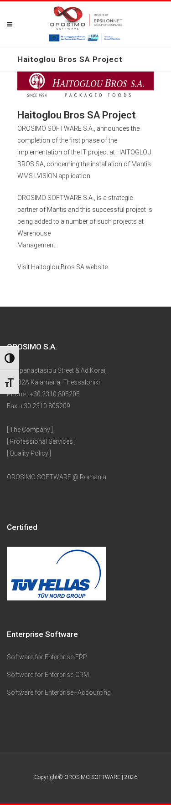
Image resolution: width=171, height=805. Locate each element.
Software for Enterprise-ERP (47, 657)
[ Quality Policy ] (29, 453)
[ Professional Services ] (41, 441)
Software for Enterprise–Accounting (59, 692)
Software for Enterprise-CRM (48, 674)
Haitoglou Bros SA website (69, 267)
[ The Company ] (30, 429)
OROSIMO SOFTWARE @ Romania (56, 477)
